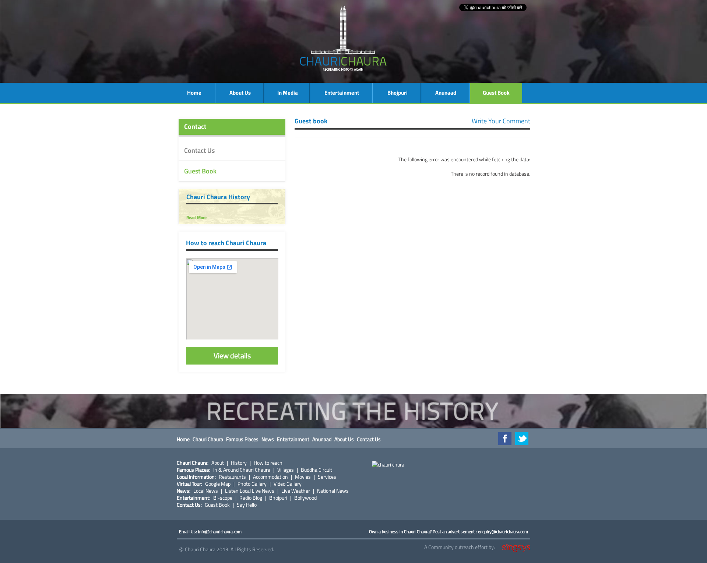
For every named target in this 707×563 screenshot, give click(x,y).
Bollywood (305, 498)
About (217, 463)
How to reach (268, 463)
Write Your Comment (501, 121)
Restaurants (232, 477)
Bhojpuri (397, 93)
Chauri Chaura (208, 439)
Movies (303, 477)
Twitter (521, 438)
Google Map (218, 484)
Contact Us (199, 150)
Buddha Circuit (316, 470)
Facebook (504, 438)
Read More (196, 217)
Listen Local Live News (249, 491)
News (267, 439)
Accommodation (270, 477)
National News (333, 491)
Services (327, 477)
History (239, 463)
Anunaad (445, 93)
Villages (285, 470)
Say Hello (247, 505)
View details (232, 355)
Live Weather (295, 491)
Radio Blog (250, 498)
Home (194, 93)
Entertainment (341, 93)
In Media (287, 93)
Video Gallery (288, 484)
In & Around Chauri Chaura (241, 470)
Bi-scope (222, 498)
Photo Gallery (252, 484)
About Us (240, 93)
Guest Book (496, 93)
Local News (205, 491)
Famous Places (242, 439)
